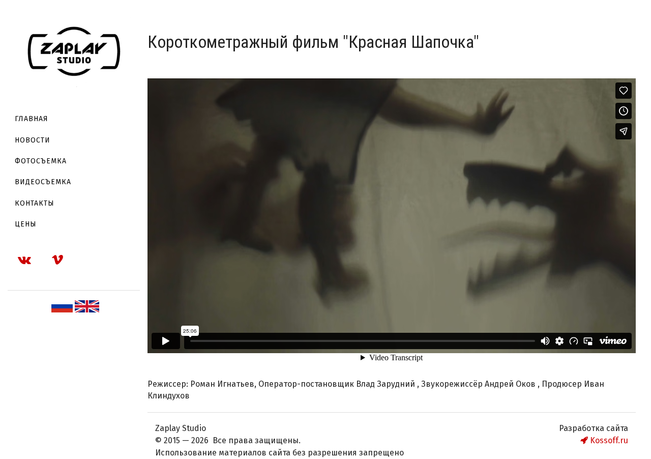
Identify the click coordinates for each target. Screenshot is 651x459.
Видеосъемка (43, 182)
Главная (31, 118)
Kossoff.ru (608, 440)
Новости (32, 140)
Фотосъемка (41, 161)
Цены (26, 224)
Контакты (34, 203)
